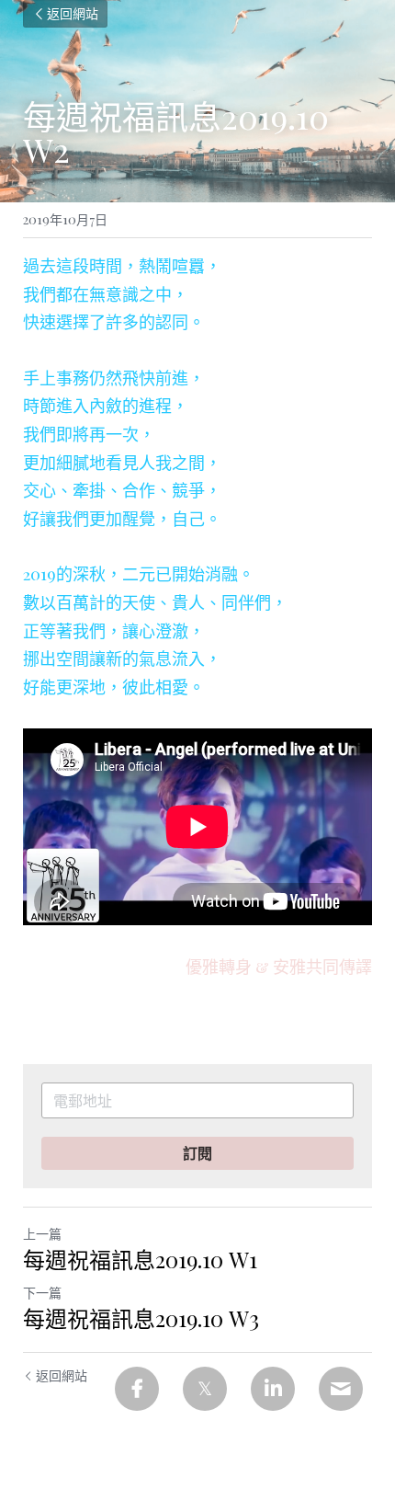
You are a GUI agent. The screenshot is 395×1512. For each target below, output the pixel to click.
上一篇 (42, 1234)
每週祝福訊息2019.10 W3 (141, 1318)
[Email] (341, 1389)
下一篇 (42, 1292)
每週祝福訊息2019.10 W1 (140, 1259)
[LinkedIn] (273, 1389)
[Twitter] (205, 1389)
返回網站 (72, 14)
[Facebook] (137, 1389)
